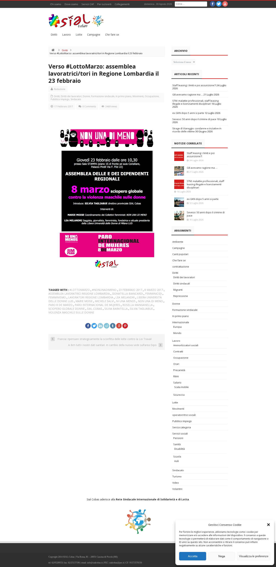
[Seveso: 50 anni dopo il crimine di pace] (179, 215)
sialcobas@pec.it (116, 562)
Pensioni (178, 438)
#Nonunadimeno (104, 290)
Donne (86, 96)
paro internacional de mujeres (97, 305)
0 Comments (89, 106)
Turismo (177, 476)
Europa (177, 326)
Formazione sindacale (103, 96)
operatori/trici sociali (184, 415)
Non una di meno (150, 301)
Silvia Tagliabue (141, 308)
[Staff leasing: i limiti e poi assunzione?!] (179, 156)
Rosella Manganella (137, 305)
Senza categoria (181, 427)
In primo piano (123, 96)
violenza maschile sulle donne (71, 312)
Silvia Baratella (116, 308)
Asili (176, 461)
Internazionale (180, 322)
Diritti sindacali (181, 283)
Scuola (177, 456)
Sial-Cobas (94, 308)
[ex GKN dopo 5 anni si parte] (179, 202)
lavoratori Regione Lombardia (90, 297)
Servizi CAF (87, 4)
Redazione (59, 89)
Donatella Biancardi (127, 293)
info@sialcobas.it (95, 562)
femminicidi (153, 293)
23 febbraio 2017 (130, 290)
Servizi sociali (180, 433)
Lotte (79, 34)
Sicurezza (179, 394)
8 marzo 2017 (153, 290)
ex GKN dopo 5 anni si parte (188, 113)
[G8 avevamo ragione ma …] (179, 171)
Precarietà (179, 370)
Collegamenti (122, 4)
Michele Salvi (104, 301)
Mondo (177, 333)
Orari (176, 364)
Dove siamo (71, 4)
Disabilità (179, 448)
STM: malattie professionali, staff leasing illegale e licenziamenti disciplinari (195, 102)
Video (175, 482)
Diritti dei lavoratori (71, 96)
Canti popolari (180, 254)
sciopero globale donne (66, 308)
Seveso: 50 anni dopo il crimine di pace (194, 119)
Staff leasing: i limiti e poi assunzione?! (194, 85)
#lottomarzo (79, 290)
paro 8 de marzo (60, 305)
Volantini (177, 489)
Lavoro (66, 34)
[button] (268, 525)
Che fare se (112, 34)
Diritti (54, 34)
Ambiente (177, 241)
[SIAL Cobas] (76, 21)
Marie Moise (84, 301)
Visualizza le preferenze (253, 556)
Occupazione (152, 96)
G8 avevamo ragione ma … (187, 94)
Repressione (180, 296)
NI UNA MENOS (126, 301)
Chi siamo (55, 4)
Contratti (178, 351)
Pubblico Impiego (60, 99)
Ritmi (176, 376)
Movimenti (138, 96)
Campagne (93, 34)
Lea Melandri (125, 297)
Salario (177, 382)
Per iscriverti (104, 4)
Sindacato (76, 99)
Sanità (177, 444)
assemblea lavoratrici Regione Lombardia (79, 293)
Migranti (177, 289)
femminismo (57, 297)
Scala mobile (181, 387)
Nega (221, 556)
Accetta (192, 556)
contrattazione (180, 266)
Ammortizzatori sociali (185, 345)
